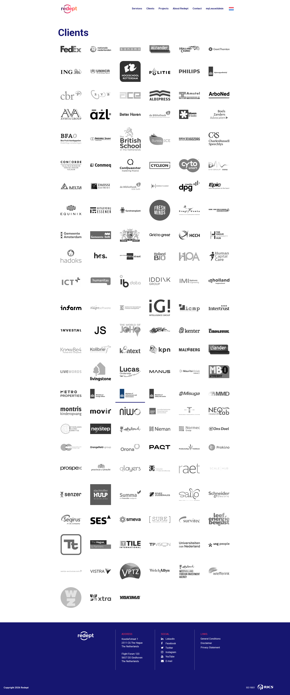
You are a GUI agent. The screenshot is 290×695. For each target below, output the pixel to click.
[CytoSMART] (189, 165)
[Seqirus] (71, 519)
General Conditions (211, 638)
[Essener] (101, 210)
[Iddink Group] (160, 281)
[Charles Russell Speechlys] (219, 139)
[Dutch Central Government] (219, 71)
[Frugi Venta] (189, 210)
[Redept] (68, 9)
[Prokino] (219, 447)
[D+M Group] (219, 165)
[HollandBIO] (160, 256)
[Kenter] (189, 330)
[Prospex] (71, 468)
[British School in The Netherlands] (130, 139)
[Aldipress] (160, 95)
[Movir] (101, 411)
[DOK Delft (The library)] (130, 186)
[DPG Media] (189, 186)
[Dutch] (231, 9)
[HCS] (101, 256)
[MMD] (219, 393)
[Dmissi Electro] (101, 186)
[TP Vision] (160, 544)
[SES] (101, 519)
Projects (164, 8)
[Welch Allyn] (160, 571)
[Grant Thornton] (219, 49)
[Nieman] (160, 429)
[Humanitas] (101, 281)
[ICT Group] (71, 281)
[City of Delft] (101, 235)
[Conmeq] (101, 165)
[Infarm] (71, 308)
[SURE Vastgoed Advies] (160, 519)
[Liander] (219, 349)
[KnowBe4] (71, 349)
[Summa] (130, 494)
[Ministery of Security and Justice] (160, 393)
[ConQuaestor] (130, 165)
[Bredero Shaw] (101, 139)
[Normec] (189, 429)
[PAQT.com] (160, 447)
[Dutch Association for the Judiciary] (160, 468)
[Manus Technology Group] (160, 371)
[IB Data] (130, 281)
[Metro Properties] (71, 393)
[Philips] (189, 71)
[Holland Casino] (189, 49)
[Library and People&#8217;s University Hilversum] (160, 114)
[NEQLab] (219, 411)
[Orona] (130, 447)
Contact (197, 8)
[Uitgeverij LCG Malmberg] (189, 349)
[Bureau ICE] (160, 139)
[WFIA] (189, 571)
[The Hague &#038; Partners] (101, 544)
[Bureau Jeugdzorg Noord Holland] (189, 139)
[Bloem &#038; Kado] (189, 114)
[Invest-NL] (71, 330)
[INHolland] (219, 281)
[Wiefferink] (219, 571)
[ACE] (130, 95)
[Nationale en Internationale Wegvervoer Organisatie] (130, 411)
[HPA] (189, 256)
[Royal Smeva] (130, 519)
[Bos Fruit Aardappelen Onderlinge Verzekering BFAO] (71, 139)
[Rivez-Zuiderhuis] (160, 494)
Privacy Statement (210, 647)
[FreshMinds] (160, 210)
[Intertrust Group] (219, 308)
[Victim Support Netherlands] (101, 494)
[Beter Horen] (130, 114)
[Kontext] (130, 349)
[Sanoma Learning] (130, 49)
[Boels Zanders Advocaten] (219, 114)
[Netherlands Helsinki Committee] (71, 429)
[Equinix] (71, 210)
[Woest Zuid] (71, 597)
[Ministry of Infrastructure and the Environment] (130, 393)
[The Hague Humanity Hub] (219, 235)
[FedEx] (71, 49)
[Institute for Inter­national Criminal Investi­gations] (130, 308)
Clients (150, 8)
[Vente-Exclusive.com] (71, 571)
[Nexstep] (101, 429)
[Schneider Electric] (219, 494)
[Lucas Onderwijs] (130, 371)
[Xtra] (101, 597)
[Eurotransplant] (130, 210)
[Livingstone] (101, 371)
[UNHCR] (101, 71)
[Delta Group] (71, 186)
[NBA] (160, 411)
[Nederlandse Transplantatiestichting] (189, 411)
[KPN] (160, 349)
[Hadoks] (71, 256)
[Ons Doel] (219, 429)
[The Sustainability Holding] (219, 519)
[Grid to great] (160, 235)
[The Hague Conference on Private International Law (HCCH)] (189, 235)
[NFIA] (130, 429)
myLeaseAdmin (214, 8)
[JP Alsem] (160, 330)
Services (137, 8)
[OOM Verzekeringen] (71, 447)
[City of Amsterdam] (71, 235)
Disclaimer (206, 643)
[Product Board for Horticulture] (189, 447)
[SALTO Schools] (189, 494)
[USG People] (219, 544)
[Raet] (189, 468)
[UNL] (189, 544)
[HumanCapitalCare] (219, 256)
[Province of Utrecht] (101, 468)
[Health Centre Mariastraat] (130, 256)
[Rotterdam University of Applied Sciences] (130, 71)
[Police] (160, 71)
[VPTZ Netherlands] (130, 571)
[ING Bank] (71, 71)
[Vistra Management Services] (101, 571)
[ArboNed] (219, 95)
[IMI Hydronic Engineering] (189, 281)
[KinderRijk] (219, 330)
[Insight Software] (101, 308)
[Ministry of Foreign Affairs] (101, 393)
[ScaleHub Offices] (219, 468)
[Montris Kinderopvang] (71, 411)
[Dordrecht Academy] (160, 186)
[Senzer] (71, 494)
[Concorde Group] (71, 165)
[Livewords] (71, 371)
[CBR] (71, 95)
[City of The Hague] (130, 235)
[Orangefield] (101, 447)
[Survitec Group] (189, 519)
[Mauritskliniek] (189, 371)
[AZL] (101, 114)
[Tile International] (130, 544)
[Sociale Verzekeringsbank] (101, 95)
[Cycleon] (160, 165)
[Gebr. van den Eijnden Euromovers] (219, 210)
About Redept (180, 8)
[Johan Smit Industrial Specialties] (101, 330)
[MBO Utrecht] (219, 371)
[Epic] (219, 186)
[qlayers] (130, 468)
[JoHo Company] (130, 330)
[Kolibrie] (101, 349)
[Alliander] (160, 49)
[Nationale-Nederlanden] (101, 49)
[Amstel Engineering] (189, 95)
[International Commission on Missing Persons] (189, 308)
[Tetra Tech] (71, 544)
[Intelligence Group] (160, 308)
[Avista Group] (71, 114)
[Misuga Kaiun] (189, 393)
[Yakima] (130, 597)
